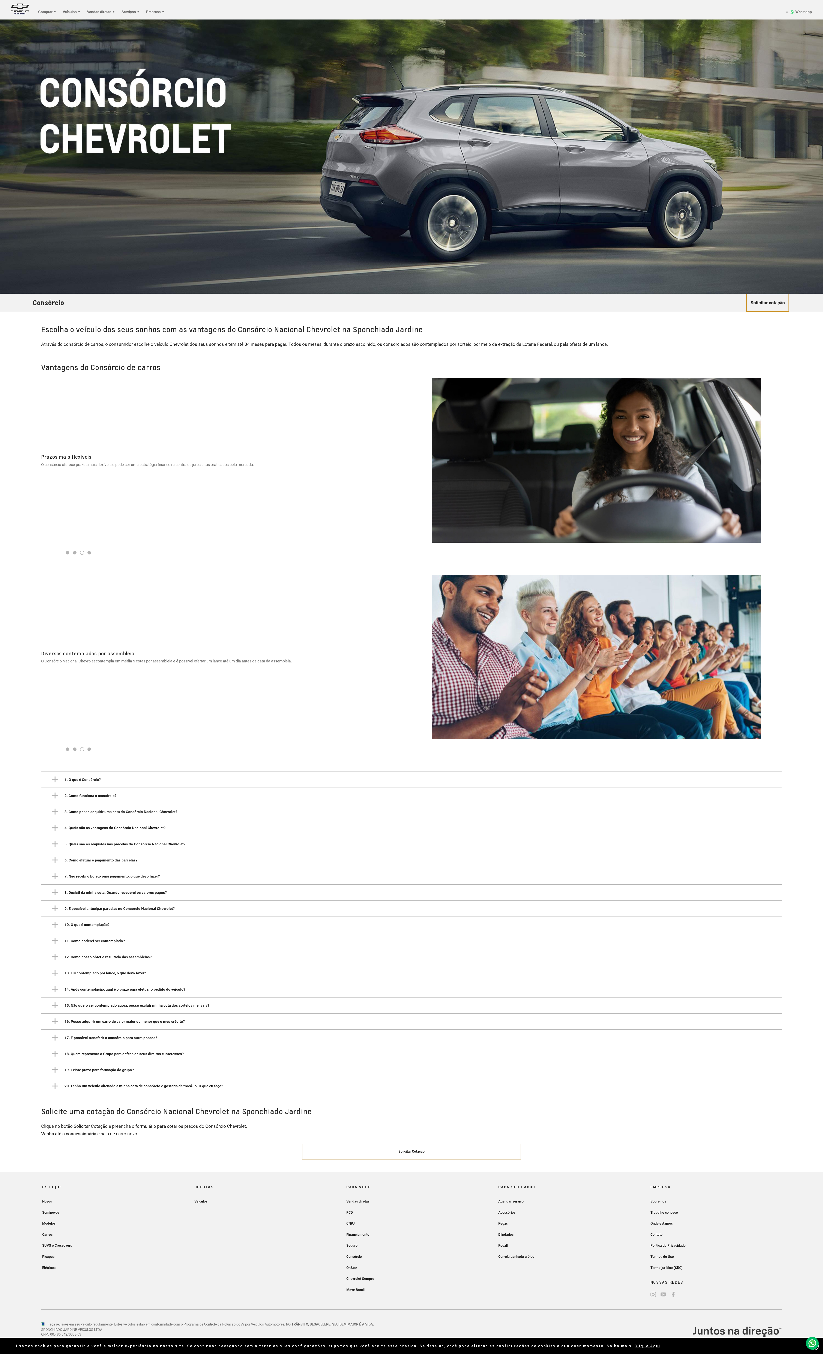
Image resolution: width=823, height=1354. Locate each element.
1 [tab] (67, 553)
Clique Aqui (647, 1345)
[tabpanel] (411, 460)
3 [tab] (82, 552)
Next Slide (774, 451)
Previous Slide (49, 451)
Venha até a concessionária (68, 1133)
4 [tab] (89, 552)
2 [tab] (75, 552)
